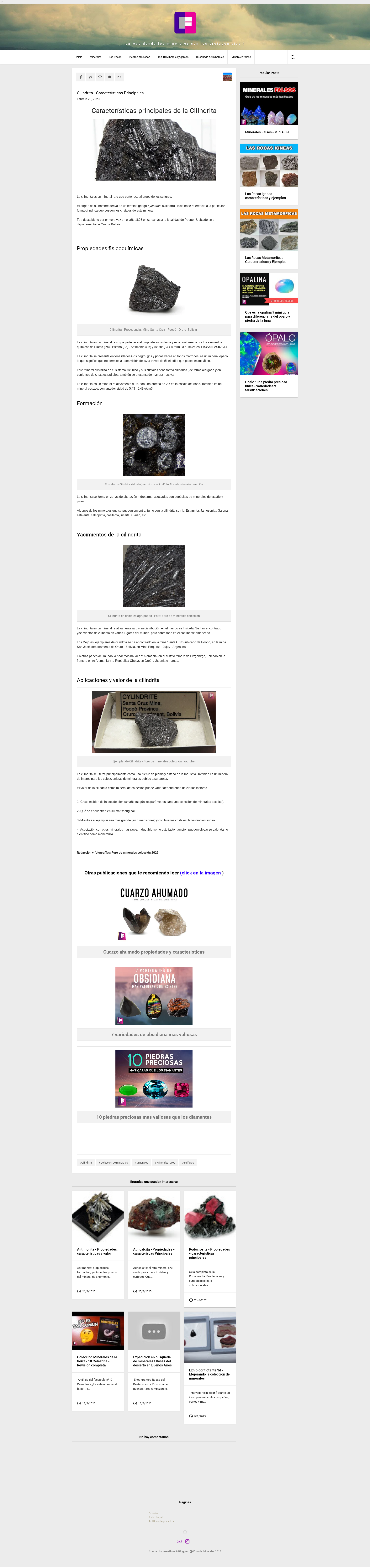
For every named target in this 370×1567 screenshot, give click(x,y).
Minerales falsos (241, 57)
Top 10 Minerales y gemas (173, 57)
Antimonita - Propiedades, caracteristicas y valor (97, 1251)
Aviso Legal (155, 1517)
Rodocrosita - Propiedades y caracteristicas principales (209, 1253)
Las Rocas (115, 57)
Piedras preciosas (139, 57)
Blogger (183, 1551)
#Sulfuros (188, 1162)
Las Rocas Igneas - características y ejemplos (265, 196)
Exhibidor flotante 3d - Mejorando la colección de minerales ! (209, 1374)
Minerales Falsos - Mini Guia (267, 132)
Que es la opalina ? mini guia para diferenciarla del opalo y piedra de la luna (267, 316)
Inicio (79, 57)
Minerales (95, 57)
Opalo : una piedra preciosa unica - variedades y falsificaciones (266, 386)
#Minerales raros (165, 1162)
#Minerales (141, 1162)
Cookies (153, 1513)
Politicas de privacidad (162, 1521)
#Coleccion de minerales (113, 1162)
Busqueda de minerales (210, 57)
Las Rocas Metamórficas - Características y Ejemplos (265, 260)
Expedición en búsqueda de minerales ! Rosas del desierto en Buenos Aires (152, 1361)
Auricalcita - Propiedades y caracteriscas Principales (154, 1251)
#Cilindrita (86, 1162)
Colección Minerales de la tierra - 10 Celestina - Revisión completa (97, 1361)
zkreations (168, 1551)
